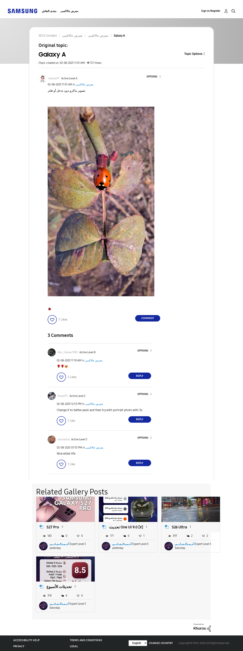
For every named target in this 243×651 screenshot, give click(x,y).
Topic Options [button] (193, 54)
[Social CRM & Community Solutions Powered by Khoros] (202, 627)
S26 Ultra (179, 527)
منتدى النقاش (49, 11)
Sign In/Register (210, 11)
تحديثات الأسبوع (59, 586)
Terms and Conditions (86, 640)
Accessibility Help (26, 640)
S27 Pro (53, 527)
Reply (139, 376)
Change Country (161, 643)
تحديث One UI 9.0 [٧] (126, 527)
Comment (147, 318)
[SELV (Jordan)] (22, 11)
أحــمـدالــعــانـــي (59, 544)
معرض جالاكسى (69, 11)
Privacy (18, 646)
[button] (153, 77)
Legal (74, 646)
